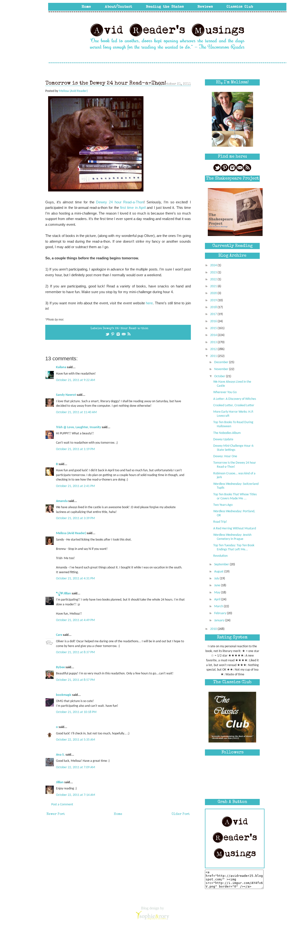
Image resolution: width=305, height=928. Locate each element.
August (219, 571)
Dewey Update (223, 439)
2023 (214, 272)
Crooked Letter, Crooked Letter (233, 405)
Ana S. (60, 755)
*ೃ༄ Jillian (63, 593)
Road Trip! (220, 522)
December (221, 362)
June (217, 585)
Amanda (62, 501)
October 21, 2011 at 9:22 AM (75, 380)
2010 (214, 629)
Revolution (220, 556)
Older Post (181, 814)
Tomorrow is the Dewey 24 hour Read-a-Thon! (234, 465)
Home (118, 814)
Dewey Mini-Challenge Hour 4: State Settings (233, 448)
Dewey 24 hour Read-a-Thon (120, 202)
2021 (214, 286)
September (222, 564)
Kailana (61, 367)
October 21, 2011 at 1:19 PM (75, 449)
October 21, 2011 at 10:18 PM (76, 712)
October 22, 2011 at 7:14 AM (75, 795)
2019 (214, 300)
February (220, 613)
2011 (214, 356)
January (219, 620)
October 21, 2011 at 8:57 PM (75, 680)
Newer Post (55, 814)
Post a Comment (62, 804)
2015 (214, 328)
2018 (214, 307)
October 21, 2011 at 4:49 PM (75, 620)
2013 (214, 342)
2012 (214, 349)
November (221, 369)
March (219, 606)
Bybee (60, 667)
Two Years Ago (223, 505)
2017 (214, 314)
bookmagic (63, 695)
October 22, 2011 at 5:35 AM (75, 740)
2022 (214, 279)
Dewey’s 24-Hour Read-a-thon (125, 328)
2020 (214, 293)
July (217, 578)
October (220, 376)
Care (59, 635)
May (217, 592)
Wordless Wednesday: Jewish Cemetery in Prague (232, 537)
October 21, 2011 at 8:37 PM (75, 652)
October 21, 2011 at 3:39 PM (75, 518)
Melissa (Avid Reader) (71, 533)
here (149, 303)
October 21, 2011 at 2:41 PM (75, 486)
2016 (214, 321)
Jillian (60, 782)
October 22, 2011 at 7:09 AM (75, 767)
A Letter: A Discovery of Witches (234, 399)
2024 (214, 265)
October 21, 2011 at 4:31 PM (75, 578)
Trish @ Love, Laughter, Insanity (78, 427)
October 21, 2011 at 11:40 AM (76, 412)
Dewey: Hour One (225, 456)
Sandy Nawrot (66, 395)
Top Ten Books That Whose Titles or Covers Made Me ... (235, 496)
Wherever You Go (225, 392)
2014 (214, 335)
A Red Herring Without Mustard (234, 528)
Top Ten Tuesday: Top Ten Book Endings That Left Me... (233, 547)
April (217, 599)
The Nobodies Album (227, 433)
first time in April (133, 208)
